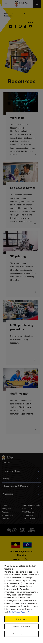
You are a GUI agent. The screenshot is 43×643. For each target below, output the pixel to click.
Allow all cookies (21, 619)
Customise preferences (21, 634)
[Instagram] (20, 26)
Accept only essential (21, 626)
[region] (21, 602)
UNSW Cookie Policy (19, 612)
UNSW (6, 13)
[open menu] (6, 4)
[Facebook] (15, 26)
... (18, 13)
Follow (30, 22)
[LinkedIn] (11, 26)
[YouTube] (30, 26)
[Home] (21, 4)
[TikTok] (25, 26)
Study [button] (6, 478)
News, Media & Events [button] (15, 486)
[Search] (37, 4)
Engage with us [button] (11, 471)
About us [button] (8, 494)
